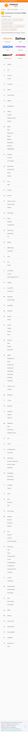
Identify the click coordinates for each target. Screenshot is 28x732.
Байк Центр (10, 458)
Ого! (8, 531)
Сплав (9, 559)
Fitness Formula (11, 201)
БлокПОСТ (10, 467)
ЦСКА (8, 610)
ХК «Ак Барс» (10, 601)
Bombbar (9, 145)
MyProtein (9, 310)
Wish (8, 426)
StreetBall (9, 377)
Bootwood (9, 394)
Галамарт (9, 485)
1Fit (8, 70)
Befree (9, 136)
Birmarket (9, 406)
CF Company (10, 160)
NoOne (9, 319)
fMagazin (9, 221)
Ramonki (9, 340)
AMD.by (9, 111)
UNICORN (9, 637)
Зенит (8, 493)
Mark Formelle (11, 300)
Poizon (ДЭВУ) (11, 632)
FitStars (9, 207)
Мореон (9, 526)
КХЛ (8, 505)
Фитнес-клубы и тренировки (9, 29)
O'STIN (9, 325)
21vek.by (9, 75)
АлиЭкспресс (10, 106)
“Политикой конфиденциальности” (13, 730)
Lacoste (9, 273)
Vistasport (9, 411)
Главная (3, 9)
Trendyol (9, 389)
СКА (8, 549)
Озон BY (9, 534)
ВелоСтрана (10, 479)
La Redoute (10, 270)
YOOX (8, 443)
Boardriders (10, 142)
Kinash (9, 265)
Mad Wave (10, 296)
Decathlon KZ (10, 169)
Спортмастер (10, 565)
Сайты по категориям (12, 9)
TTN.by (9, 400)
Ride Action (10, 349)
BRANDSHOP (10, 149)
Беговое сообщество (12, 461)
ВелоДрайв (10, 473)
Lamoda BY (10, 288)
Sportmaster (10, 368)
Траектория (10, 580)
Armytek (9, 114)
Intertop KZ (10, 251)
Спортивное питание (7, 26)
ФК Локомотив (11, 589)
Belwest (9, 139)
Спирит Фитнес (11, 556)
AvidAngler (10, 305)
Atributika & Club (11, 118)
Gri (8, 236)
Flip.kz (9, 218)
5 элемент (10, 84)
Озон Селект (10, 621)
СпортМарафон (11, 562)
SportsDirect (10, 371)
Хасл (8, 598)
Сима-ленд (10, 546)
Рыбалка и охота (6, 19)
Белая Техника (11, 464)
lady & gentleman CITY (13, 277)
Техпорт (9, 577)
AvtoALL (9, 121)
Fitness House (10, 204)
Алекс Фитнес (10, 95)
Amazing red (10, 643)
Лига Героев (10, 511)
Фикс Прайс (10, 213)
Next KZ (9, 316)
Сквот (8, 553)
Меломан (9, 523)
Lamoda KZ (10, 291)
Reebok (9, 346)
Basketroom (10, 133)
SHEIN (9, 355)
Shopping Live (10, 358)
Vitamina (9, 414)
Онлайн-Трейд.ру (11, 541)
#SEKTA (9, 64)
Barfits (8, 126)
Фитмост (9, 195)
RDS (8, 343)
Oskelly (9, 328)
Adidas (9, 89)
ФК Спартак (10, 592)
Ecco (8, 181)
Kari (8, 262)
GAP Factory (10, 230)
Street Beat (10, 374)
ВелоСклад (10, 476)
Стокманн (9, 572)
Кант (8, 499)
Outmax (9, 331)
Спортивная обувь (17, 19)
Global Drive (10, 233)
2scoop (9, 78)
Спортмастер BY (11, 569)
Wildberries (10, 423)
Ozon (8, 334)
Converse (9, 157)
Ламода (9, 282)
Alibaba (9, 100)
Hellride (9, 242)
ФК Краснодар (11, 586)
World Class (10, 429)
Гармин (9, 488)
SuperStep (10, 380)
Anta (8, 646)
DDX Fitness (10, 166)
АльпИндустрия (11, 449)
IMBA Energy (10, 247)
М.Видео (9, 516)
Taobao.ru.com (11, 386)
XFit (8, 438)
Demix (8, 172)
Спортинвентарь (19, 26)
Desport (9, 176)
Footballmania (10, 224)
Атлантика (10, 452)
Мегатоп (9, 519)
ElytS (8, 184)
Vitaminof (9, 417)
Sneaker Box (10, 364)
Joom (8, 256)
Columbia (9, 154)
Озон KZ (9, 538)
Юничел (9, 615)
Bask (8, 129)
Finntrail (9, 190)
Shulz (8, 361)
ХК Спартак (10, 604)
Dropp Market (10, 626)
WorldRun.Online (11, 432)
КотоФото (9, 502)
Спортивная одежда (7, 22)
